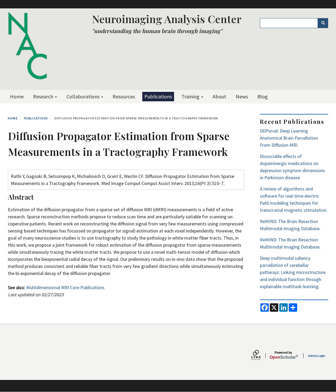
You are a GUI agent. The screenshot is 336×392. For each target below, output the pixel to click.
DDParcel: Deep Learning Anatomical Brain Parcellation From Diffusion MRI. (289, 138)
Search (323, 23)
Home (17, 96)
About (219, 96)
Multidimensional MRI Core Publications (65, 287)
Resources (124, 96)
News (242, 96)
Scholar (283, 355)
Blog (262, 96)
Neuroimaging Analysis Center (167, 19)
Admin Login (316, 356)
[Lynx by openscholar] (260, 356)
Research (43, 96)
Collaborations (83, 96)
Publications (158, 96)
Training (191, 96)
